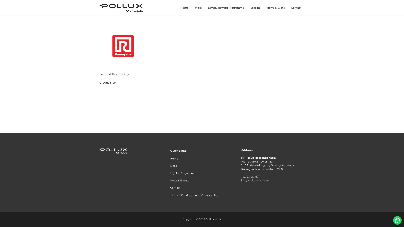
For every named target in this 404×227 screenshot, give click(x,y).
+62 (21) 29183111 (251, 176)
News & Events (179, 180)
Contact (175, 187)
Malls (173, 165)
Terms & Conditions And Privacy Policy (194, 195)
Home (174, 158)
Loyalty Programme (182, 173)
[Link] (121, 8)
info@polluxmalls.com (255, 180)
